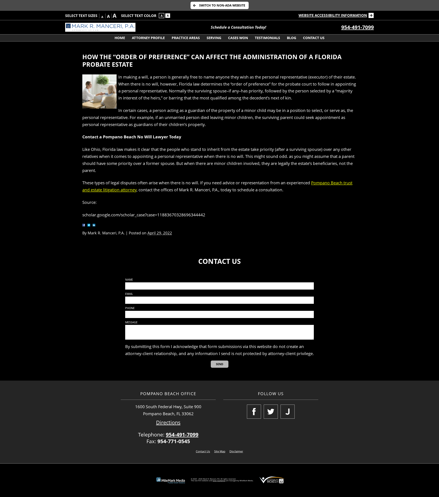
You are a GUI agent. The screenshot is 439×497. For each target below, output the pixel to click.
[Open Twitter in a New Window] (271, 412)
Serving (214, 37)
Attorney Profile (148, 37)
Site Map (219, 451)
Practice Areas (186, 37)
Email (129, 294)
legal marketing (219, 480)
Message (131, 322)
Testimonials (267, 37)
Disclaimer (236, 451)
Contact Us (313, 37)
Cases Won (238, 37)
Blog (291, 37)
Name (129, 280)
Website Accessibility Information (333, 15)
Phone (130, 308)
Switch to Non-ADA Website (222, 5)
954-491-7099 (357, 27)
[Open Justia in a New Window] (288, 412)
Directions (168, 422)
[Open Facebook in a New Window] (254, 412)
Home (120, 37)
